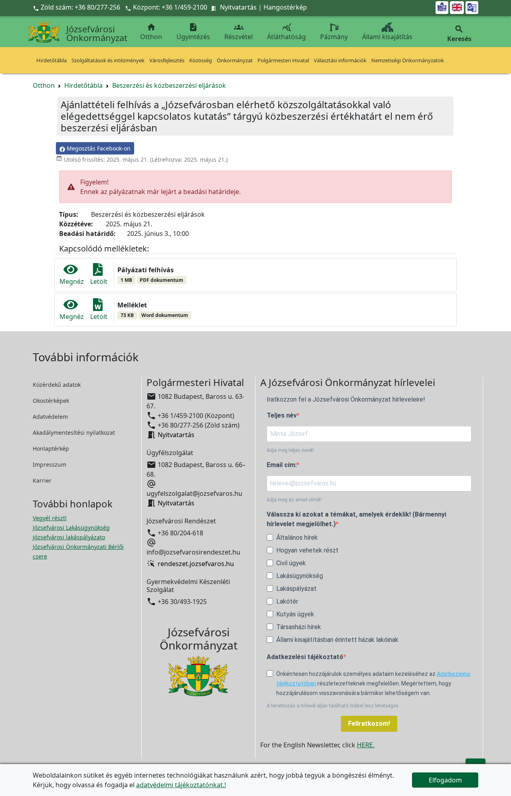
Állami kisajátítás (387, 36)
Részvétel (238, 31)
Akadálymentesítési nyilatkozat (74, 432)
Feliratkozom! (369, 723)
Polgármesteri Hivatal (283, 60)
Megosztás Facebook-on (98, 148)
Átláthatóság (286, 31)
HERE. (365, 745)
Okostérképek (51, 400)
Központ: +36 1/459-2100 (170, 7)
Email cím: (282, 465)
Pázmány (334, 36)
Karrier (42, 480)
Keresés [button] (459, 33)
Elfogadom (445, 780)
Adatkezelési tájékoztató (305, 657)
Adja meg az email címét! (294, 500)
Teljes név (282, 415)
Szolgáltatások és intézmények (108, 60)
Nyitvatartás (238, 7)
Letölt (98, 281)
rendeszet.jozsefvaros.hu (196, 563)
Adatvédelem (50, 416)
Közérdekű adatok (57, 384)
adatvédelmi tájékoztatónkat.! (181, 784)
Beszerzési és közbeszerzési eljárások (169, 85)
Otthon (151, 31)
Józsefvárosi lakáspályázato (69, 537)
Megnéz (71, 281)
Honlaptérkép (51, 448)
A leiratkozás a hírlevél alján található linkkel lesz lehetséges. (333, 706)
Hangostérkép (285, 7)
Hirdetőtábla (51, 60)
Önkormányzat (235, 60)
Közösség (200, 60)
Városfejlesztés (166, 60)
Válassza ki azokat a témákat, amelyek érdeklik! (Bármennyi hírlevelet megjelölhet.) (356, 519)
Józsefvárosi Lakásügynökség (71, 527)
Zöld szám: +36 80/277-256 (77, 7)
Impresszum (49, 464)
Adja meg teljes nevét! (290, 450)
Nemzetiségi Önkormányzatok (407, 60)
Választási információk (340, 60)
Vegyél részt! (50, 518)
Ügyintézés (193, 31)
